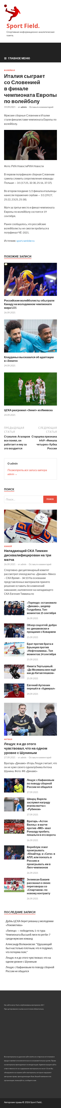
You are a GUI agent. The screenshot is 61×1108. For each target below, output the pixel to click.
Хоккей (8, 546)
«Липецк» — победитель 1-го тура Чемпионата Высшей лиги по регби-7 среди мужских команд (28, 934)
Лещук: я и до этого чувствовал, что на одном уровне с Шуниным (25, 748)
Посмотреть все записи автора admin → (27, 472)
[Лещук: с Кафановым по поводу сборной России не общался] (14, 791)
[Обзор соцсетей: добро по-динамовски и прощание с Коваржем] (14, 636)
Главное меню (19, 58)
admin (24, 107)
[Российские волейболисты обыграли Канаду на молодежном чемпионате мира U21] (30, 296)
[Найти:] (30, 499)
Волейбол (9, 70)
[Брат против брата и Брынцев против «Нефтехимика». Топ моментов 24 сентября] (14, 655)
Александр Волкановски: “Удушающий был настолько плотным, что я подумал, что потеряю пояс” (29, 948)
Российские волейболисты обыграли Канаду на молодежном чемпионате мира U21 (29, 304)
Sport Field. (23, 26)
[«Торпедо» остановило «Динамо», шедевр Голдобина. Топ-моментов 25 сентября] (14, 614)
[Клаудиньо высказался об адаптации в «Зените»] (30, 353)
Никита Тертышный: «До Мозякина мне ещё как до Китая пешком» (41, 670)
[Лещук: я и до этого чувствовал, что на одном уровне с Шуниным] (30, 736)
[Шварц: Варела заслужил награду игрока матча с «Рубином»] (14, 810)
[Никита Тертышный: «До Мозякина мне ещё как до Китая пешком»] (14, 677)
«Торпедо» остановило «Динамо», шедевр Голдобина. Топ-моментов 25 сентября (42, 607)
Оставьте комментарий (41, 107)
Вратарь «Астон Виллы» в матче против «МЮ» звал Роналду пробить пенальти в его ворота (41, 828)
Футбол (8, 739)
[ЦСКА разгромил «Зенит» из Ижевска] (30, 406)
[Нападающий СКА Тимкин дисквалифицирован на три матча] (30, 543)
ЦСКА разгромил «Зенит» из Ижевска (28, 410)
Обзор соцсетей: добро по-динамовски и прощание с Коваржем (42, 628)
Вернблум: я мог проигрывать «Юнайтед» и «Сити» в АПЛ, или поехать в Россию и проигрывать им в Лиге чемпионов (41, 857)
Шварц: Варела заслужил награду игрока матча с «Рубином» (38, 804)
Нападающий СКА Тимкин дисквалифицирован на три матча (27, 555)
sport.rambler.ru (25, 240)
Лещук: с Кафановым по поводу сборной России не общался (40, 783)
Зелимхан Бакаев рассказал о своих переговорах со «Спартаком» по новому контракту (38, 886)
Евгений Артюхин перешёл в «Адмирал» (41, 687)
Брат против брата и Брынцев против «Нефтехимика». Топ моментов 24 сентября (41, 649)
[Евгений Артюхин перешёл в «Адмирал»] (14, 696)
